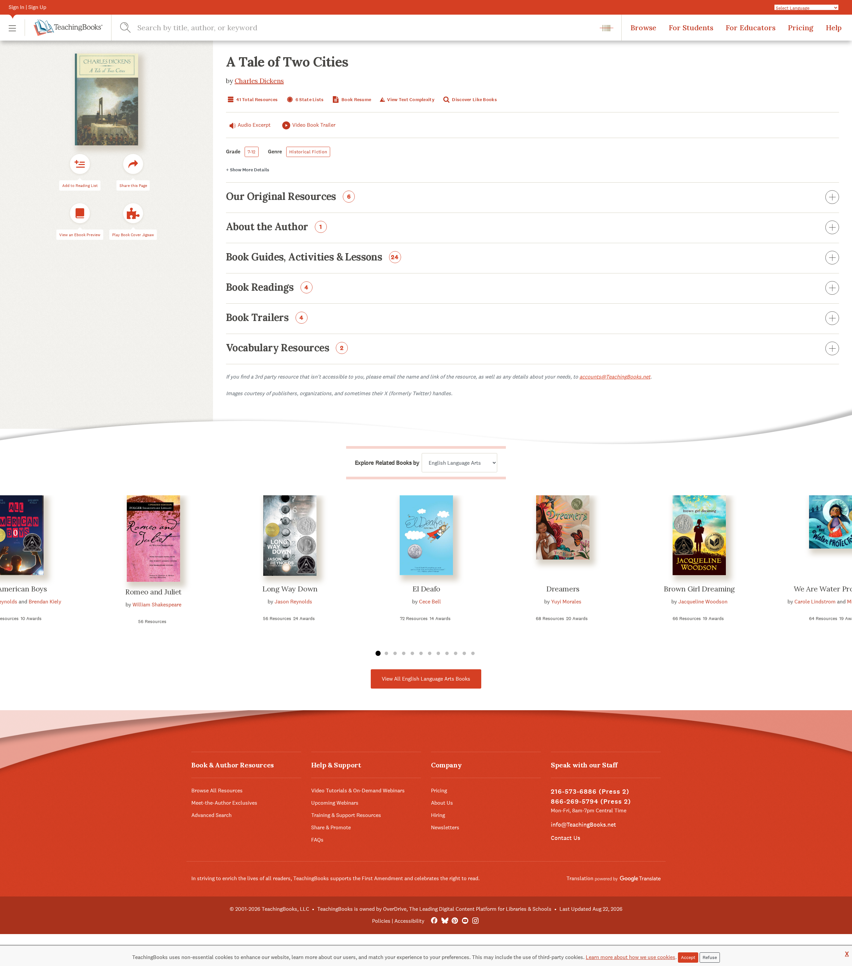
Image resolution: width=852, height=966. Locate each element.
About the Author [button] (274, 227)
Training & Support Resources (346, 815)
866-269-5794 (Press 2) (591, 801)
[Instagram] (475, 920)
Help (834, 27)
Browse (643, 27)
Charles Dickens (259, 81)
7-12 (252, 152)
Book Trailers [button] (265, 318)
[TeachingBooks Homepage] (64, 27)
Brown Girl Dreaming (699, 588)
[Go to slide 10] (455, 653)
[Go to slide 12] (473, 653)
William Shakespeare (156, 604)
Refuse (710, 957)
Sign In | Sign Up (27, 7)
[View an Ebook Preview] (80, 213)
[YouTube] (465, 920)
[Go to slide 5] (412, 653)
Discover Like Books (474, 99)
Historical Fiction (308, 152)
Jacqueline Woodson (703, 601)
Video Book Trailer (313, 124)
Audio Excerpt (254, 124)
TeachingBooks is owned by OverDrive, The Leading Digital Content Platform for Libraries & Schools (434, 908)
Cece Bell (430, 601)
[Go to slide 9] (447, 653)
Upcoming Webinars (334, 802)
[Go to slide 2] (386, 653)
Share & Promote (331, 827)
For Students (691, 27)
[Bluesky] (444, 920)
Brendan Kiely (45, 601)
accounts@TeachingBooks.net (614, 376)
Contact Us (565, 838)
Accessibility (409, 920)
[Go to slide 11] (464, 653)
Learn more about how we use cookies (630, 957)
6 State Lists (309, 99)
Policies (381, 920)
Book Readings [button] (267, 287)
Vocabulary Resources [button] (285, 348)
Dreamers (562, 588)
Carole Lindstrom (815, 601)
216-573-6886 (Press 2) (590, 791)
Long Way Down (289, 588)
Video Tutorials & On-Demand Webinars (358, 790)
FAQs (317, 839)
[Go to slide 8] (438, 653)
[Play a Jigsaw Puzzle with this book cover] (133, 213)
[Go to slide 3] (395, 653)
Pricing (800, 27)
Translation (580, 878)
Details (247, 170)
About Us (442, 802)
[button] (12, 28)
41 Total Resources (256, 99)
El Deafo (426, 588)
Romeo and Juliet (153, 591)
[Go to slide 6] (421, 653)
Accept (688, 957)
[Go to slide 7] (429, 653)
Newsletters (445, 827)
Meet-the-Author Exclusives (224, 802)
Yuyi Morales (566, 601)
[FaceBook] (434, 920)
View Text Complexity (410, 99)
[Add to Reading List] (80, 164)
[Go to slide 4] (403, 653)
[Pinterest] (454, 920)
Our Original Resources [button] (288, 197)
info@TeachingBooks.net (583, 824)
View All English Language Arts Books (426, 678)
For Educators (750, 27)
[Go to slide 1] (377, 653)
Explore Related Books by (387, 462)
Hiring (438, 815)
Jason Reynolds (293, 601)
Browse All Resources (217, 790)
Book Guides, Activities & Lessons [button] (312, 257)
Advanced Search (211, 815)
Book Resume (355, 99)
